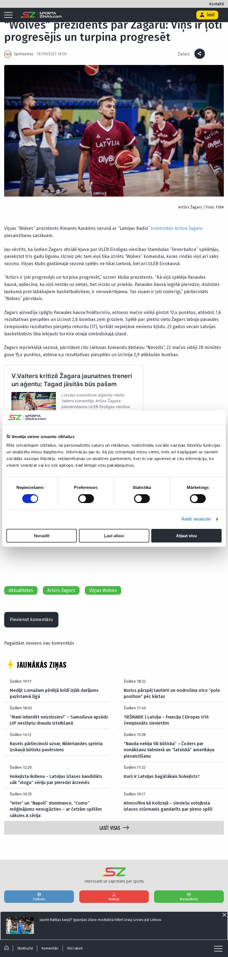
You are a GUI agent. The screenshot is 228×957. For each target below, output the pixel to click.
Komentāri (49, 948)
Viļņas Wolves (103, 590)
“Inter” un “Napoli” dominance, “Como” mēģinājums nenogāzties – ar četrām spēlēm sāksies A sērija (56, 809)
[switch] (86, 498)
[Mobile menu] (9, 15)
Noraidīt (41, 535)
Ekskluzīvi (25, 948)
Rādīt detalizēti (196, 519)
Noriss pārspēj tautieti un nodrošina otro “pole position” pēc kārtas (172, 693)
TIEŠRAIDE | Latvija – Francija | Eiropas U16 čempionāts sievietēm (166, 720)
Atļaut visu (186, 535)
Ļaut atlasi (114, 535)
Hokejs (114, 899)
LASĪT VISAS (110, 828)
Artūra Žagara (188, 228)
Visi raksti (75, 948)
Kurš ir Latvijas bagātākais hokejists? (162, 776)
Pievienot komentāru (31, 619)
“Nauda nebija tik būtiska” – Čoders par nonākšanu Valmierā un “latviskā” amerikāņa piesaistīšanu (169, 750)
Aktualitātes (21, 590)
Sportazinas (23, 54)
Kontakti (216, 4)
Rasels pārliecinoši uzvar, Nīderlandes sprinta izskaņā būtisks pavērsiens (56, 746)
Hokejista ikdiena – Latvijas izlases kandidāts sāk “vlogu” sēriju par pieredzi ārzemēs (56, 779)
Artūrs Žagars (61, 590)
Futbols (39, 899)
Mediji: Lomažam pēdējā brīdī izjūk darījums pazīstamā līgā (54, 693)
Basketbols (189, 899)
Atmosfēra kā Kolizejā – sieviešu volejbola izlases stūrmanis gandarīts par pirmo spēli (168, 806)
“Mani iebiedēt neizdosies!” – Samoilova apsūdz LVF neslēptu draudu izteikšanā (59, 720)
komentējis (162, 228)
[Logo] (41, 15)
